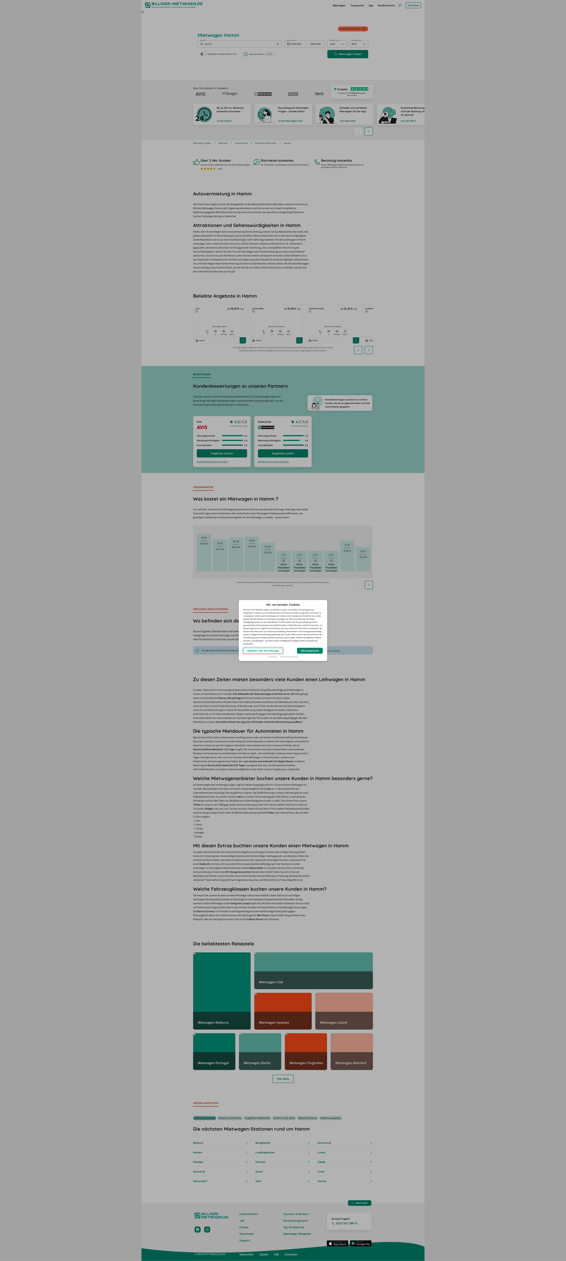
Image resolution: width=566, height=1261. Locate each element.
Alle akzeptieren (310, 650)
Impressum (272, 657)
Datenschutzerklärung (289, 657)
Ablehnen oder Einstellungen (263, 650)
